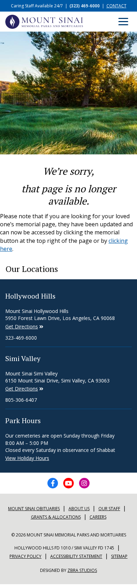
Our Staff (109, 509)
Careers (98, 517)
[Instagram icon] (84, 483)
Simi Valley (22, 358)
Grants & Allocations (56, 517)
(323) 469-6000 (85, 6)
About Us (79, 509)
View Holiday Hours (27, 458)
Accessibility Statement (76, 556)
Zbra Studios (82, 570)
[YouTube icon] (68, 483)
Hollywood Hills (30, 296)
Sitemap (119, 556)
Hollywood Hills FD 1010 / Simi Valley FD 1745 (64, 548)
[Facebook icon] (52, 483)
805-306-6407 (21, 399)
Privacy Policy (25, 556)
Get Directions (21, 326)
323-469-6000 (21, 337)
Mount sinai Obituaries (34, 509)
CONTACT (116, 6)
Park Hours (23, 420)
